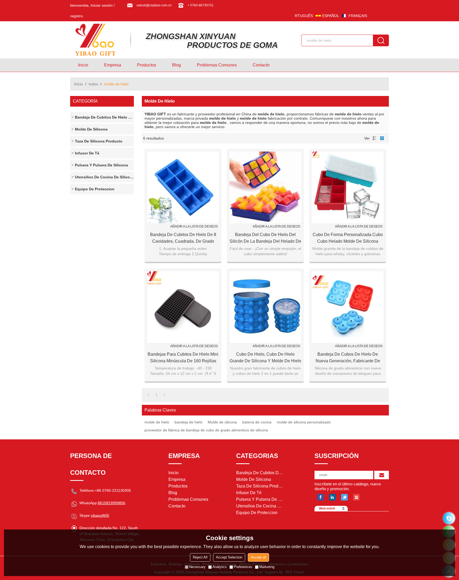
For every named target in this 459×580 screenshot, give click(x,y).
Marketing (266, 567)
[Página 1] (148, 395)
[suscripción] (381, 475)
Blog (176, 65)
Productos (146, 65)
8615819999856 (111, 503)
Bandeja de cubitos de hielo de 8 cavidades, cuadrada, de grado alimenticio (183, 238)
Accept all (258, 557)
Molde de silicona (222, 422)
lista (374, 138)
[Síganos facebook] (320, 497)
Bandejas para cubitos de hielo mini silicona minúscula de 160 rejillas (183, 357)
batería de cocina (256, 422)
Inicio (83, 65)
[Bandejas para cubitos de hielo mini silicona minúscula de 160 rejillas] (183, 307)
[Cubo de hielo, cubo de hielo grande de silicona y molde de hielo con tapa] (265, 307)
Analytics (219, 567)
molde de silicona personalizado (304, 422)
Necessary (197, 567)
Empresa (112, 65)
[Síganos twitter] (344, 497)
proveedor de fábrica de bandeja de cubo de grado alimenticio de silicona (206, 430)
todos (93, 84)
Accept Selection (229, 557)
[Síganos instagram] (356, 497)
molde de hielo (156, 422)
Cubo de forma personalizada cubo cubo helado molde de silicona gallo (348, 238)
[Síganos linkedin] (332, 497)
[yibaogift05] (449, 518)
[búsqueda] (381, 40)
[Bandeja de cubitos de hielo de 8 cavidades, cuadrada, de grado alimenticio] (183, 187)
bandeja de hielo (188, 422)
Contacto (261, 65)
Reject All (200, 557)
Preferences (243, 567)
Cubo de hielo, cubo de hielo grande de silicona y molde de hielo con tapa (265, 358)
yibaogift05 (100, 515)
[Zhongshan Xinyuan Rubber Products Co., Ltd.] (98, 39)
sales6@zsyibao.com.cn (154, 5)
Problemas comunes (217, 65)
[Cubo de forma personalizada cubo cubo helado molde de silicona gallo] (348, 187)
